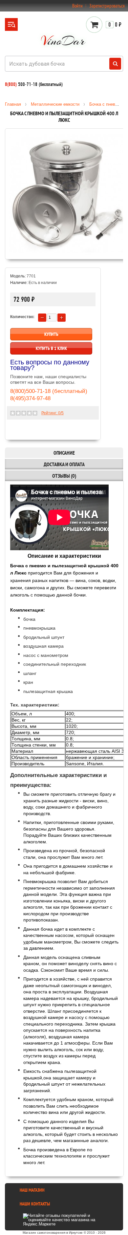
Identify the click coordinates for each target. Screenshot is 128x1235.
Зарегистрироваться (107, 6)
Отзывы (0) (64, 475)
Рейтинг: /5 (52, 413)
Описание (64, 452)
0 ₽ (114, 24)
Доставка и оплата (64, 464)
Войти (77, 6)
